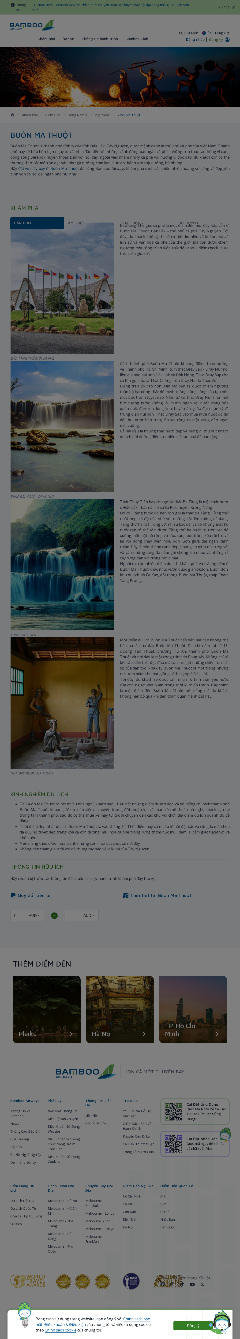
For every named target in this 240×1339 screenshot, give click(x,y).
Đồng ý (193, 1325)
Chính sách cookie (60, 1330)
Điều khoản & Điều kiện (65, 1324)
